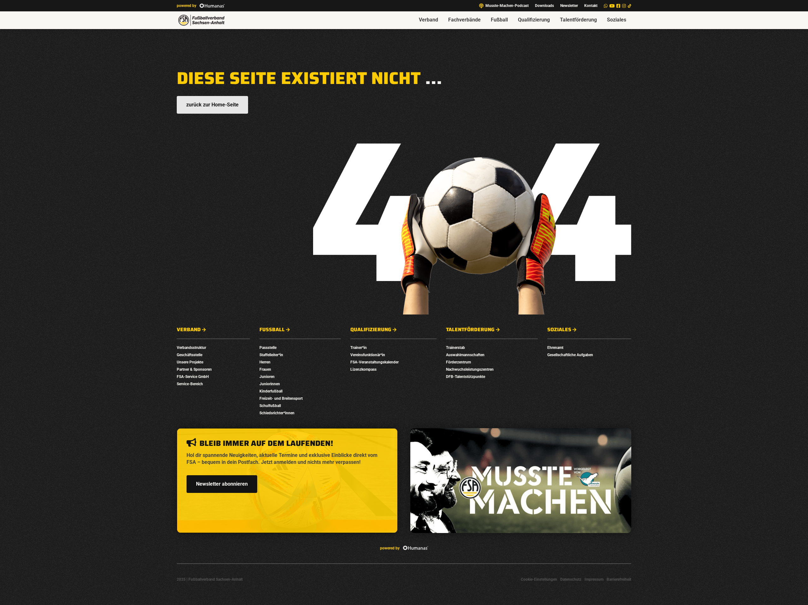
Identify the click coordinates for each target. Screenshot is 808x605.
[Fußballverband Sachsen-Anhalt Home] (201, 20)
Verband (428, 20)
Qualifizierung (534, 20)
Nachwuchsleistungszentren (470, 369)
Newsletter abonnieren (222, 484)
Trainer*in (358, 347)
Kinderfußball (270, 391)
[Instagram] (624, 6)
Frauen (265, 369)
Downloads (544, 5)
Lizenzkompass (363, 369)
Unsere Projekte (190, 362)
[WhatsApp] (606, 6)
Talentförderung (578, 20)
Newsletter (569, 5)
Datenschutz (570, 579)
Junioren (267, 376)
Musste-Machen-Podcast (507, 5)
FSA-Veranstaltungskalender (374, 362)
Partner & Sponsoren (194, 369)
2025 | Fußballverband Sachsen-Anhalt (210, 579)
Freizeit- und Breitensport (281, 398)
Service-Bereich (190, 384)
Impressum (594, 579)
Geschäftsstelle (189, 355)
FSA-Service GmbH (193, 376)
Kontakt (590, 5)
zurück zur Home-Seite (212, 105)
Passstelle (267, 347)
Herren (264, 362)
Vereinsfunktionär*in (367, 355)
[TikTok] (629, 6)
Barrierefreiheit (619, 579)
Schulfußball (270, 406)
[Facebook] (618, 6)
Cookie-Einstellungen (539, 579)
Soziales (616, 20)
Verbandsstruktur (191, 347)
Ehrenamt (555, 347)
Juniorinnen (269, 384)
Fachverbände (464, 20)
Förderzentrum (458, 362)
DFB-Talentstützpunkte (465, 376)
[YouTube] (612, 6)
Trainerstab (455, 347)
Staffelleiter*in (271, 355)
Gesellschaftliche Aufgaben (570, 355)
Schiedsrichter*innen (276, 413)
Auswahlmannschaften (465, 355)
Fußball (499, 20)
